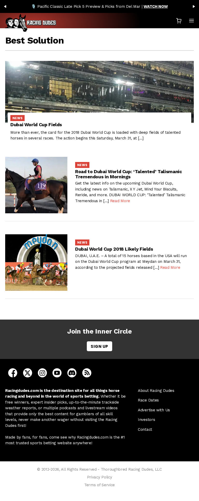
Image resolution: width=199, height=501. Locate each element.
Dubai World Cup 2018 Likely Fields (114, 249)
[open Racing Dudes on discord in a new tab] (71, 372)
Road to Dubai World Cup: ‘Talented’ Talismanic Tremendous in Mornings (128, 174)
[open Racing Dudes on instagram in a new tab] (42, 372)
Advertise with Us (154, 410)
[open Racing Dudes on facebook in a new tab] (12, 372)
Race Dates (148, 400)
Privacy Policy (99, 477)
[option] (99, 6)
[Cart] (178, 21)
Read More (120, 201)
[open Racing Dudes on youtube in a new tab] (57, 372)
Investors (146, 419)
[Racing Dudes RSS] (86, 372)
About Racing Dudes (156, 390)
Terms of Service (99, 485)
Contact (145, 429)
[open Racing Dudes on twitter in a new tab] (27, 372)
